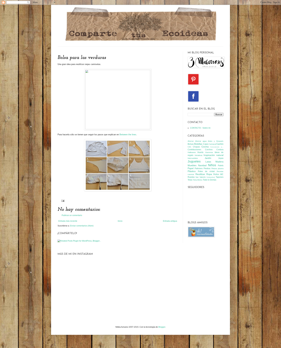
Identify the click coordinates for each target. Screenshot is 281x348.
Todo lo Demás (209, 180)
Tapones (219, 177)
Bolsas (191, 144)
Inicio (120, 221)
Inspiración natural (213, 155)
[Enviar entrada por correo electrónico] (62, 201)
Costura (219, 149)
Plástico (192, 171)
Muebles (192, 165)
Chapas (196, 147)
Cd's (189, 147)
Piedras (207, 168)
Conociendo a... (216, 147)
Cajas (205, 144)
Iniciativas (198, 155)
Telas (190, 180)
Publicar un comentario (72, 215)
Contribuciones (194, 149)
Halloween (192, 152)
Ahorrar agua (201, 141)
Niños (212, 165)
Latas (208, 161)
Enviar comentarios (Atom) (82, 226)
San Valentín (200, 177)
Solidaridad (211, 177)
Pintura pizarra (217, 168)
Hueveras (209, 152)
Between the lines (128, 134)
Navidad (202, 165)
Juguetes (194, 161)
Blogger (161, 327)
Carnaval (212, 144)
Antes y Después (215, 141)
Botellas (198, 144)
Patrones (199, 168)
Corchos (209, 149)
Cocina (205, 146)
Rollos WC (218, 174)
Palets (220, 165)
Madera (219, 161)
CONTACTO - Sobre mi (200, 128)
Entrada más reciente (67, 221)
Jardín (208, 158)
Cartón (219, 144)
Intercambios (193, 158)
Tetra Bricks (197, 180)
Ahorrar (191, 141)
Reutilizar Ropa (203, 174)
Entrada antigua (170, 221)
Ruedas (191, 177)
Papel (191, 168)
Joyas (220, 158)
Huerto (200, 152)
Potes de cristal (206, 171)
